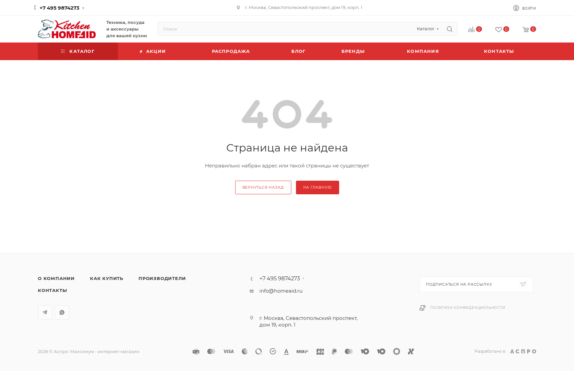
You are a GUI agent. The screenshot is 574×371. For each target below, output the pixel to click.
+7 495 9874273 (59, 8)
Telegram (45, 312)
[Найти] (449, 29)
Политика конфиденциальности (467, 308)
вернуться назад (263, 187)
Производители (162, 278)
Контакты (52, 290)
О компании (56, 278)
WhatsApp (62, 312)
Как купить (106, 278)
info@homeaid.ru (281, 291)
